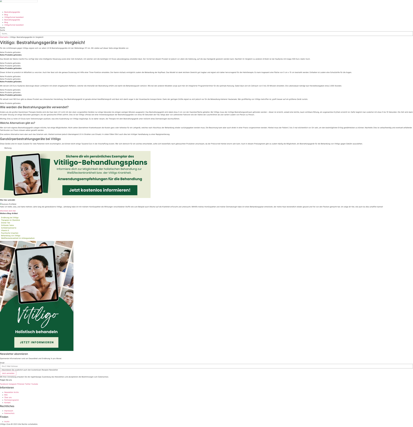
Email (2, 363)
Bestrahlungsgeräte (12, 12)
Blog (6, 15)
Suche (2, 28)
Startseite (4, 37)
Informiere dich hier (8, 211)
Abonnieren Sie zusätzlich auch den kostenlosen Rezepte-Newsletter (30, 370)
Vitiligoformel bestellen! (14, 17)
